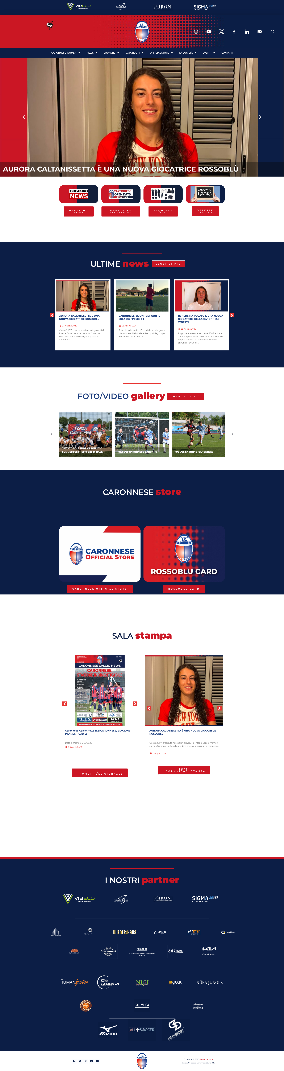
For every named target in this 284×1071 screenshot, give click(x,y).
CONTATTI (227, 52)
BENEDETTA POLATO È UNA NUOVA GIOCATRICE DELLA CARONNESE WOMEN (141, 319)
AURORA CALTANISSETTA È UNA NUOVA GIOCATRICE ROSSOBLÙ (121, 169)
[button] (24, 117)
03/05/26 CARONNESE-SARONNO (137, 451)
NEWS (90, 52)
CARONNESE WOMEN (63, 52)
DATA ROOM (132, 52)
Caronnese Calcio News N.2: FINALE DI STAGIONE (95, 730)
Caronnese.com (206, 1059)
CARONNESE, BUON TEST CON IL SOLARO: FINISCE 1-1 (79, 317)
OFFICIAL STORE (159, 52)
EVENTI (207, 52)
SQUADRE (109, 52)
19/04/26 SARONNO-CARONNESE (194, 451)
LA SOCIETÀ (186, 52)
